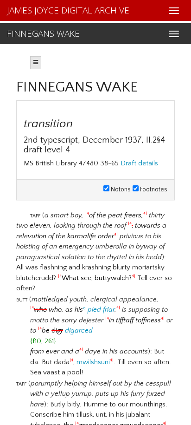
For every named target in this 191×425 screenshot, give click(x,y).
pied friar (101, 310)
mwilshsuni (93, 362)
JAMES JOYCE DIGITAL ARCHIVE (68, 10)
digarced (79, 330)
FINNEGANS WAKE (43, 33)
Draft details (139, 163)
